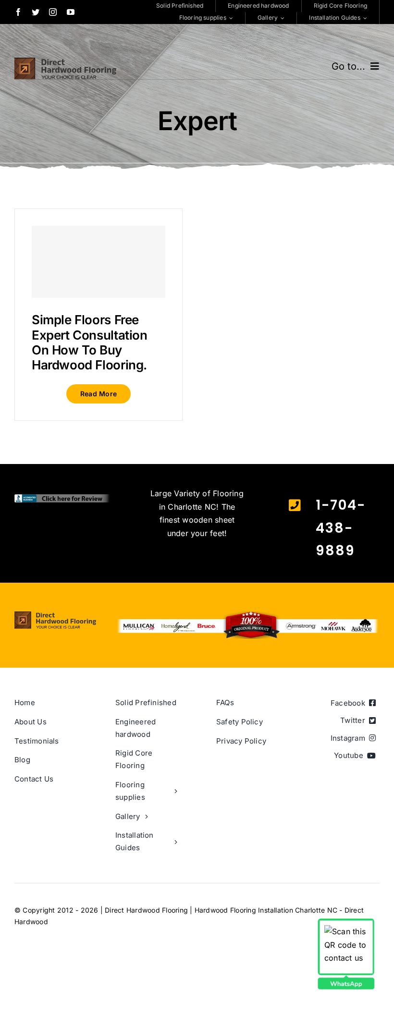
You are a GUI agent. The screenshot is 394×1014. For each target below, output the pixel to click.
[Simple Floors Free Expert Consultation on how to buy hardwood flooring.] (98, 262)
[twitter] (35, 12)
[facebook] (18, 12)
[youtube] (70, 12)
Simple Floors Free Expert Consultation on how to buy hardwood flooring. (90, 342)
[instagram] (53, 12)
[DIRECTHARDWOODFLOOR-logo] (65, 61)
